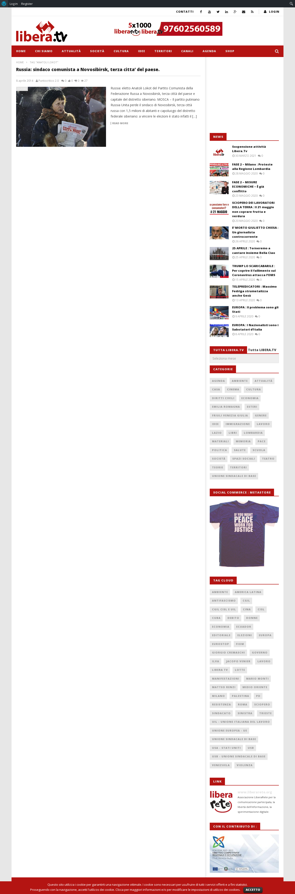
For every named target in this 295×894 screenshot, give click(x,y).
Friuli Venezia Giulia (230, 415)
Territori (163, 51)
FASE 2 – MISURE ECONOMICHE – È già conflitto (248, 186)
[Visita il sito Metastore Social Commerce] (195, 29)
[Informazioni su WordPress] (4, 3)
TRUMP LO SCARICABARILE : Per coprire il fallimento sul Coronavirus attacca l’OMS (254, 270)
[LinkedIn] (226, 11)
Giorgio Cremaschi (228, 652)
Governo (260, 652)
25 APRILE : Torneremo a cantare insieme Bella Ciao (253, 250)
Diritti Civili (223, 398)
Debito (233, 618)
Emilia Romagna (226, 406)
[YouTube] (209, 11)
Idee (141, 51)
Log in (14, 4)
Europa (265, 635)
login (274, 12)
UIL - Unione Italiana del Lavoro (241, 721)
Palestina (240, 696)
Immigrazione (238, 424)
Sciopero (262, 704)
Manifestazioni (225, 678)
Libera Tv (220, 669)
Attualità (71, 51)
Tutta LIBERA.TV (262, 350)
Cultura (121, 51)
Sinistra (245, 713)
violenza (245, 765)
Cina (247, 609)
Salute (240, 450)
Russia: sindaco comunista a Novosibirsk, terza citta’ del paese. (88, 69)
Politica (219, 450)
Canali (187, 51)
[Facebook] (201, 11)
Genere (261, 415)
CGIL (246, 600)
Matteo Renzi (224, 687)
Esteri (22, 88)
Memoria (243, 441)
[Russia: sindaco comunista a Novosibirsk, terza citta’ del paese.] (61, 117)
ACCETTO (253, 890)
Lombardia (253, 432)
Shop (229, 51)
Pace (262, 441)
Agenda (209, 51)
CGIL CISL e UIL (224, 609)
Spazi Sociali (243, 458)
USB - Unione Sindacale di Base (239, 756)
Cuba (216, 618)
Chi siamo (44, 51)
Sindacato (221, 713)
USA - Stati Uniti (226, 748)
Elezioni (244, 635)
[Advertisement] (244, 95)
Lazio (217, 432)
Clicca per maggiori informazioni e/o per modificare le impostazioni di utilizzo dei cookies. (177, 890)
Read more (120, 123)
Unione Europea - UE (229, 730)
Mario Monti (257, 678)
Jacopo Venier (238, 661)
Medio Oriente (254, 687)
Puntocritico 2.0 (48, 81)
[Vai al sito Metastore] (244, 534)
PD (258, 696)
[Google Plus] (235, 11)
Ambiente (240, 380)
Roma (242, 704)
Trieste (265, 713)
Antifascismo (224, 600)
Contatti (185, 12)
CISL (261, 609)
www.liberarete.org (255, 792)
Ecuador (243, 626)
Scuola (259, 450)
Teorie (217, 467)
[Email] (243, 11)
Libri (233, 432)
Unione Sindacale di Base (234, 476)
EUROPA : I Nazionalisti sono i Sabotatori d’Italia (255, 327)
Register (27, 4)
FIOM (240, 644)
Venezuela (221, 765)
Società (97, 51)
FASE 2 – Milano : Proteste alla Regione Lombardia (252, 166)
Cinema (233, 389)
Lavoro (263, 424)
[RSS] (252, 11)
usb (251, 748)
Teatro (268, 458)
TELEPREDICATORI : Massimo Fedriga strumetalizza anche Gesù (254, 291)
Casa (216, 389)
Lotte (240, 669)
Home (21, 51)
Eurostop (220, 644)
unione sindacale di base (234, 739)
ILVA (215, 661)
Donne (252, 618)
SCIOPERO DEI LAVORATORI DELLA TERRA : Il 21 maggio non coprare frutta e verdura (253, 209)
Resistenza (221, 704)
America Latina (248, 592)
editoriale (221, 635)
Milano (218, 696)
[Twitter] (218, 11)
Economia (250, 398)
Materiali (220, 441)
